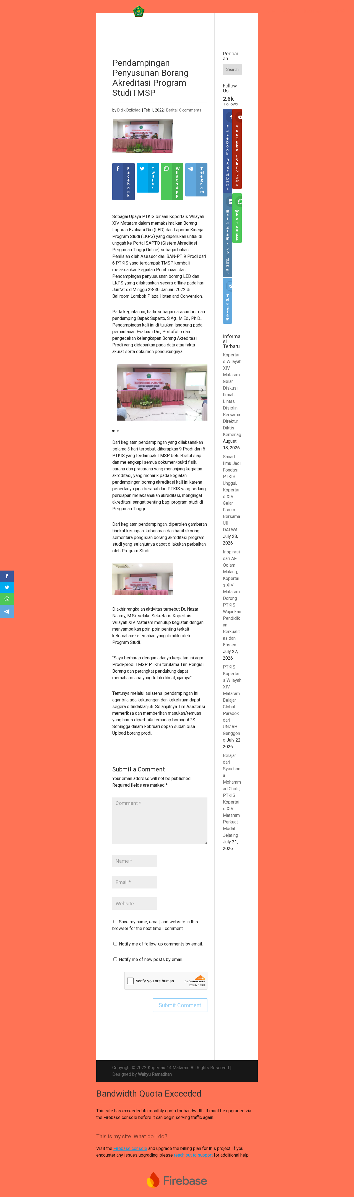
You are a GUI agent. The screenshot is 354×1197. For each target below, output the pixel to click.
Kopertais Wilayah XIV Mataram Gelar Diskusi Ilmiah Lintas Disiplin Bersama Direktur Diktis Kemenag (232, 394)
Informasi (312, 11)
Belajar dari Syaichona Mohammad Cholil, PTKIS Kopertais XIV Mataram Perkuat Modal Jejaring (232, 795)
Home (270, 11)
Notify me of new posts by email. (151, 959)
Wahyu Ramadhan (155, 1074)
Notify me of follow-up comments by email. (161, 944)
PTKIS (339, 11)
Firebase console (130, 1148)
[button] (202, 390)
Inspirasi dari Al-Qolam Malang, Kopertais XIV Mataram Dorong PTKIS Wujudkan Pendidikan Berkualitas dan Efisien (232, 598)
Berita (171, 110)
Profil (287, 11)
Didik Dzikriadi (129, 110)
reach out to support (193, 1155)
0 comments (190, 110)
